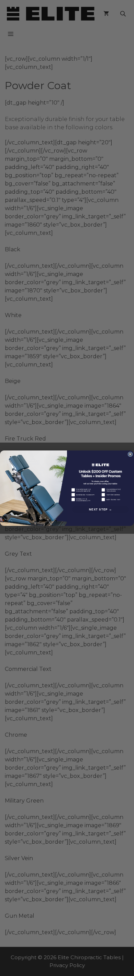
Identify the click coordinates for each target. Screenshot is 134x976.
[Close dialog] (130, 454)
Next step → (100, 509)
